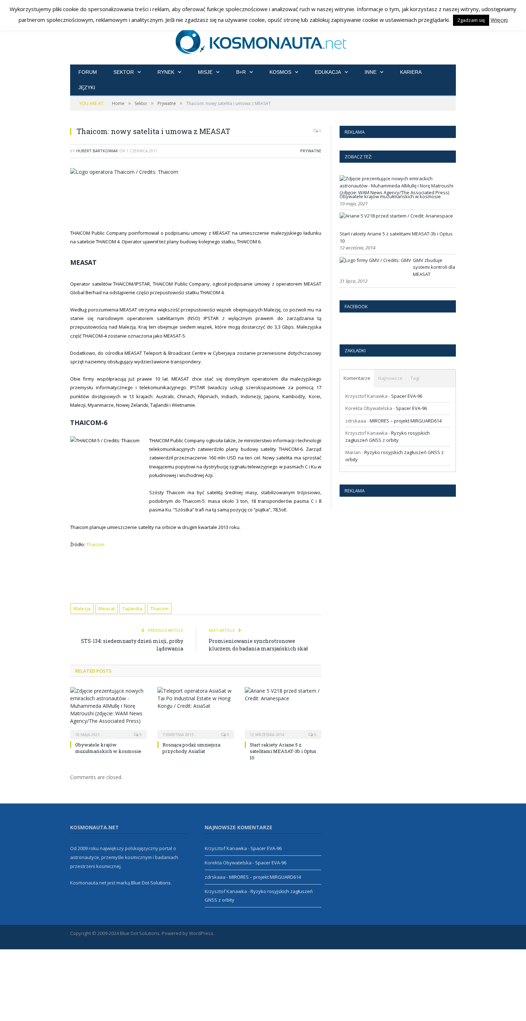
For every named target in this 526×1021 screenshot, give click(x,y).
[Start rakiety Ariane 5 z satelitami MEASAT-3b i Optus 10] (283, 712)
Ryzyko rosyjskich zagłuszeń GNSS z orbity (387, 436)
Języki (86, 87)
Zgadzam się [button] (471, 20)
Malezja (82, 608)
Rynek (165, 72)
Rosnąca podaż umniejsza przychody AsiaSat (191, 747)
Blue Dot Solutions (151, 882)
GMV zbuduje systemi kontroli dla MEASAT (434, 267)
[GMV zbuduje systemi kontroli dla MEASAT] (375, 260)
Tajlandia (132, 608)
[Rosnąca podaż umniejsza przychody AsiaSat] (195, 712)
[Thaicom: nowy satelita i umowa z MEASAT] (195, 172)
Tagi (414, 378)
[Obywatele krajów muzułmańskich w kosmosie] (108, 712)
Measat (106, 608)
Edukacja (328, 72)
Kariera (411, 72)
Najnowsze (390, 378)
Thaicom (95, 544)
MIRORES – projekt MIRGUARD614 (406, 421)
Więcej (499, 19)
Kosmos (280, 72)
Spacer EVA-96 (406, 396)
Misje (205, 72)
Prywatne (310, 150)
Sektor (123, 72)
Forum (87, 72)
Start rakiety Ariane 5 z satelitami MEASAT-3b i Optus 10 (283, 751)
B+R (241, 72)
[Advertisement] (204, 201)
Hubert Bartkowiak (97, 150)
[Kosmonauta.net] (263, 40)
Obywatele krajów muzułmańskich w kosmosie (108, 747)
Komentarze (357, 378)
